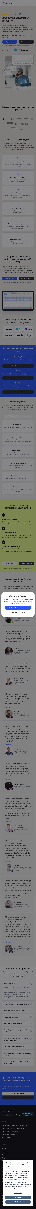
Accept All (18, 1197)
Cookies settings (18, 1193)
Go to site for (19, 607)
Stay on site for (18, 612)
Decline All (18, 1202)
